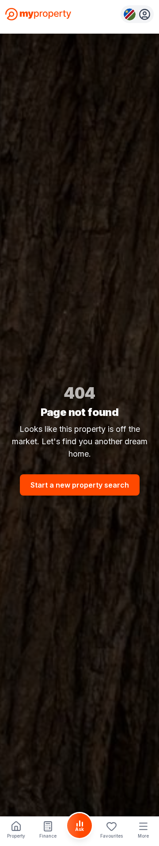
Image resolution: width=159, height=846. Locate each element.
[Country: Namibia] (137, 14)
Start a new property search (79, 485)
